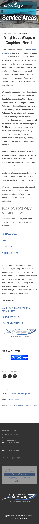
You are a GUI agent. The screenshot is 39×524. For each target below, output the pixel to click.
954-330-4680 (14, 443)
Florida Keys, (7, 247)
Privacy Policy (30, 516)
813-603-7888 (13, 399)
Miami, (4, 240)
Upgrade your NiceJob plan (19, 478)
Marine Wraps (13, 5)
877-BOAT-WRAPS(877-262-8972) (23, 405)
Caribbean (6, 253)
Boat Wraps (11, 317)
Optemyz (15, 518)
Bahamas (14, 253)
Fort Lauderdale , (9, 234)
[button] (35, 5)
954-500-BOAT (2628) (21, 394)
